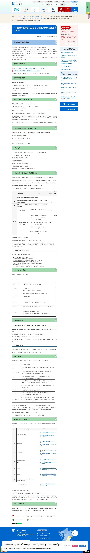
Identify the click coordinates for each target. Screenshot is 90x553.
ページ (73, 4)
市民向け (26, 11)
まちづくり (37, 18)
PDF (77, 4)
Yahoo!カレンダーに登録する (35, 519)
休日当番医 (74, 11)
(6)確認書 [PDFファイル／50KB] (49, 475)
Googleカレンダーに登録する (20, 519)
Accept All (82, 545)
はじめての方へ (40, 1)
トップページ (18, 16)
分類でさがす (26, 16)
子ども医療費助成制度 (66, 66)
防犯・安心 (68, 11)
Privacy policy (32, 544)
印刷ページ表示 (41, 36)
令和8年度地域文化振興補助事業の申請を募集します (27, 20)
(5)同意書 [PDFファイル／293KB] (49, 469)
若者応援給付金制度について (67, 52)
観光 (44, 11)
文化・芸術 (50, 16)
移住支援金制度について (66, 69)
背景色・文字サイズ (65, 1)
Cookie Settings (66, 545)
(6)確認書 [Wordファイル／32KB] (49, 474)
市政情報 (53, 11)
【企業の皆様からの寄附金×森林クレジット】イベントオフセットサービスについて (69, 98)
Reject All (75, 545)
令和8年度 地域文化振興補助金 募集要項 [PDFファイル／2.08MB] (29, 68)
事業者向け (35, 11)
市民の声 (75, 1)
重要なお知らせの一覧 (71, 41)
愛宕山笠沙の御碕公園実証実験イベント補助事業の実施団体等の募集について (69, 79)
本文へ (34, 1)
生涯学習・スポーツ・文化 (41, 16)
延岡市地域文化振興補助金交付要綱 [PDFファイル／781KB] (27, 70)
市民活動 (43, 18)
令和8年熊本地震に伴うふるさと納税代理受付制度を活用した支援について (69, 38)
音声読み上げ (57, 1)
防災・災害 (61, 11)
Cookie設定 (86, 551)
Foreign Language (49, 1)
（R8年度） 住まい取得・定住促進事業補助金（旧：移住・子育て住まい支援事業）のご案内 (69, 62)
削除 (39, 20)
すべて (68, 4)
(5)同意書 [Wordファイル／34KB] (49, 468)
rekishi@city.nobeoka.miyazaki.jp (23, 143)
